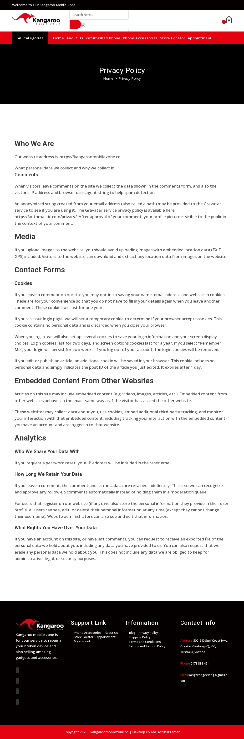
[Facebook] (17, 681)
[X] (17, 670)
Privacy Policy (129, 78)
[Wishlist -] (218, 21)
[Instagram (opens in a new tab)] (222, 5)
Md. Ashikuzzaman (165, 732)
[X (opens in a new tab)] (206, 5)
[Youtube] (17, 702)
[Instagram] (17, 691)
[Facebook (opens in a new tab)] (214, 5)
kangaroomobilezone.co (109, 732)
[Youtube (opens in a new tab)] (229, 5)
